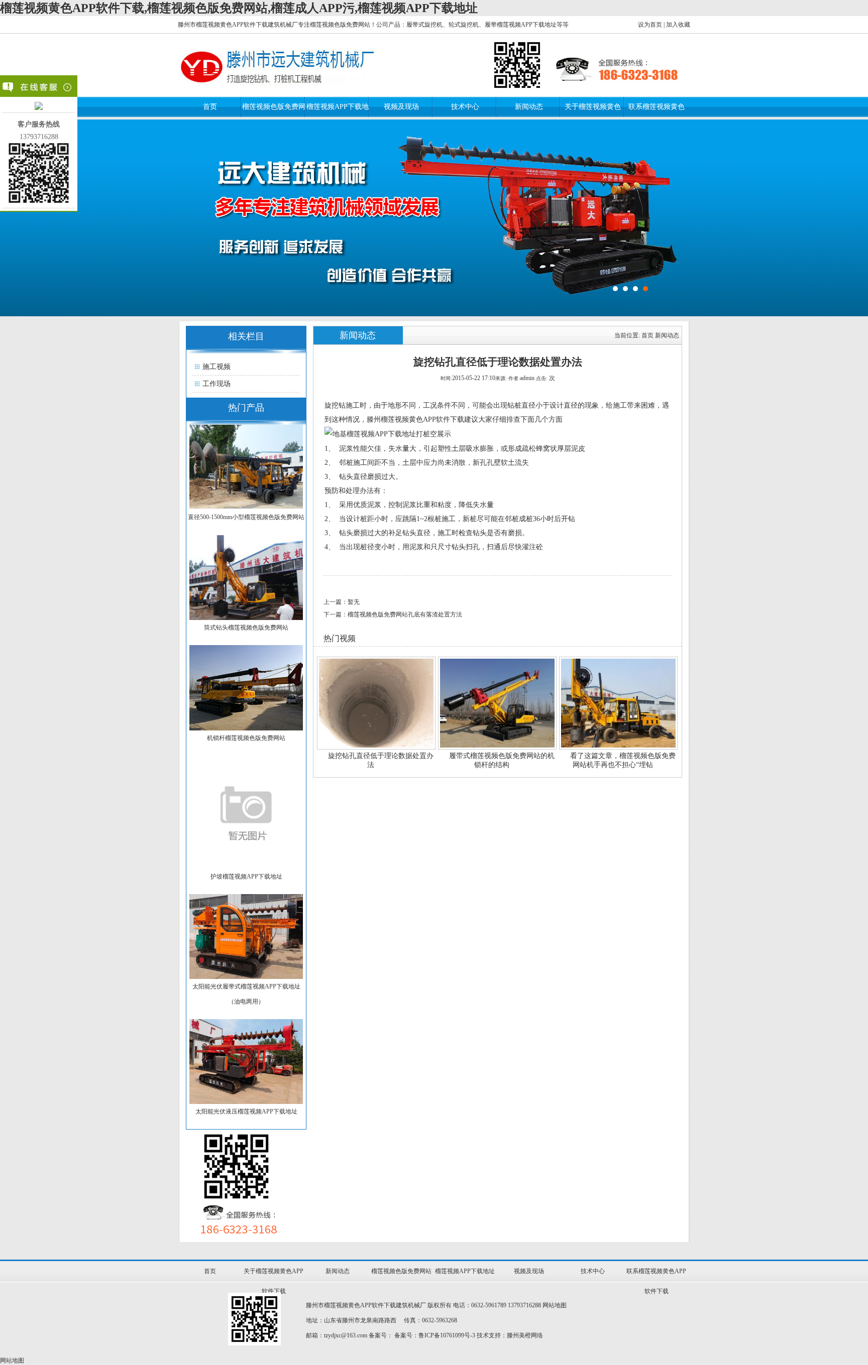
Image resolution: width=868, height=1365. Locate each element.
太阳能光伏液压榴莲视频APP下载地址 (246, 1111)
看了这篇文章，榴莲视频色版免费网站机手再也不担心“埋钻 (623, 760)
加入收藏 (678, 24)
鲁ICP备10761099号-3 (446, 1335)
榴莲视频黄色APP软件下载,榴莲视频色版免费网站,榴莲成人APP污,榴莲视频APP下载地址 (239, 8)
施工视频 (216, 366)
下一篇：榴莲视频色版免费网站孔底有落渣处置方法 (392, 614)
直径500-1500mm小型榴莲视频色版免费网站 (246, 517)
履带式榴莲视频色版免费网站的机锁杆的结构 (502, 760)
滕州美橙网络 (525, 1335)
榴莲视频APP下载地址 (465, 1271)
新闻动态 (529, 106)
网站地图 (554, 1305)
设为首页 (650, 24)
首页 (210, 106)
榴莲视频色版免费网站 (401, 1271)
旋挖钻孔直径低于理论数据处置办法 (380, 760)
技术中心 (465, 106)
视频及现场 (401, 106)
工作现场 (216, 384)
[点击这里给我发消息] (39, 107)
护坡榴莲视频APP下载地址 (246, 876)
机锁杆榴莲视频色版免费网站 (246, 737)
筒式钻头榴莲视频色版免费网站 (246, 627)
